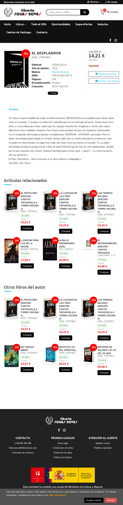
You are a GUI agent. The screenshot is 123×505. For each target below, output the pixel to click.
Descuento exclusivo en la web (19, 2)
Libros (20, 24)
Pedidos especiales (103, 448)
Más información (58, 495)
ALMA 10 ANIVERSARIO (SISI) (66, 243)
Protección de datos (63, 452)
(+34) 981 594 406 (22, 443)
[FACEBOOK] (110, 40)
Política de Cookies (63, 457)
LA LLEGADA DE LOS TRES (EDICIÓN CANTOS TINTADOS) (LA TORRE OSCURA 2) (68, 202)
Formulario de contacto (22, 452)
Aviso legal (63, 443)
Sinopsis (14, 109)
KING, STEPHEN (41, 57)
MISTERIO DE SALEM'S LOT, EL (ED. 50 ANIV (107, 350)
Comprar (27, 228)
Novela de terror (60, 72)
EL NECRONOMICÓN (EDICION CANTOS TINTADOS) (107, 246)
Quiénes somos (103, 443)
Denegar (111, 500)
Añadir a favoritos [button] (108, 74)
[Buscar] (84, 12)
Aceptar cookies (93, 500)
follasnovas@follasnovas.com (23, 448)
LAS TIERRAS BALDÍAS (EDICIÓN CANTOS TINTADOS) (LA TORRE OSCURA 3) (106, 202)
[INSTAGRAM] (115, 40)
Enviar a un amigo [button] (108, 81)
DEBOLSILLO (59, 64)
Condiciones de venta (63, 448)
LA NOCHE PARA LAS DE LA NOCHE (30, 243)
